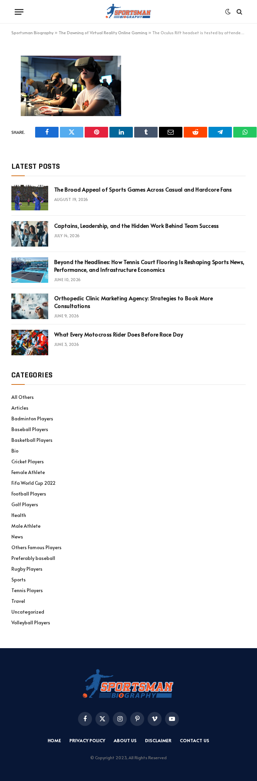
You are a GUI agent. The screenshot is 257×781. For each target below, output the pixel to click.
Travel (18, 601)
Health (18, 515)
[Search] (238, 11)
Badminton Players (32, 418)
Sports (18, 579)
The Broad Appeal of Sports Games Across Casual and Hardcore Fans (143, 189)
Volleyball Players (30, 622)
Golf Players (24, 504)
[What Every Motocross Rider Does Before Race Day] (29, 342)
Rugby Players (26, 569)
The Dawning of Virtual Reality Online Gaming (103, 32)
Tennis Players (27, 590)
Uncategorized (27, 612)
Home (55, 740)
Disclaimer (158, 740)
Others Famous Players (36, 547)
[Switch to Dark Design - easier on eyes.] (228, 12)
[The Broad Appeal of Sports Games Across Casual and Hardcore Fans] (29, 197)
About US (125, 740)
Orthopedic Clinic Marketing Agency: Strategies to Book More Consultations (133, 301)
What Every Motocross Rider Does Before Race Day (118, 334)
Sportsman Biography (32, 32)
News (17, 536)
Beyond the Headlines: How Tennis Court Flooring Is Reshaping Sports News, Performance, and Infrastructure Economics (149, 265)
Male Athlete (25, 526)
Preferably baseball (33, 558)
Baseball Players (29, 429)
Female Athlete (28, 472)
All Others (22, 397)
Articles (19, 408)
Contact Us (194, 740)
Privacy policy (87, 740)
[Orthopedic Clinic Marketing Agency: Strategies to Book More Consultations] (29, 306)
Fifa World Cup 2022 (33, 483)
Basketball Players (32, 440)
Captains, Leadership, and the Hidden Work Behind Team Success (136, 225)
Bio (14, 451)
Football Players (28, 493)
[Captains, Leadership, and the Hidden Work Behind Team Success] (29, 234)
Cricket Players (27, 461)
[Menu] (19, 11)
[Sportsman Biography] (128, 11)
